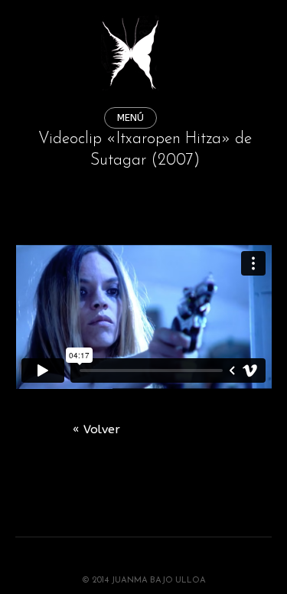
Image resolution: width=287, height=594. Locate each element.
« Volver (96, 429)
